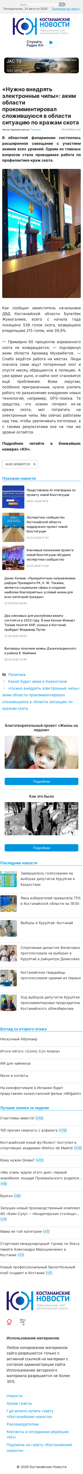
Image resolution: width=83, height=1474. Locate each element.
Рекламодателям (23, 1424)
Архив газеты (19, 1403)
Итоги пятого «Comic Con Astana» (30, 1051)
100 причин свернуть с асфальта (29, 1130)
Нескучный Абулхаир (18, 1039)
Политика (35, 129)
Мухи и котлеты (14, 1075)
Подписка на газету (66, 8)
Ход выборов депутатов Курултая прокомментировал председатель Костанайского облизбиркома (50, 1003)
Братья (6, 1196)
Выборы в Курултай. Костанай (47, 923)
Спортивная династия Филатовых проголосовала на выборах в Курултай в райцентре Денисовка (50, 953)
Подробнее (41, 781)
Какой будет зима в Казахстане (37, 681)
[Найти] (62, 4)
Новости (14, 1396)
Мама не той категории (21, 1231)
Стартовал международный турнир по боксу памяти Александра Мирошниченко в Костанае (40, 1249)
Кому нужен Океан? (17, 1160)
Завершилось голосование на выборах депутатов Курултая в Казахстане (48, 879)
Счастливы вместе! (17, 1118)
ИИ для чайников (15, 1063)
